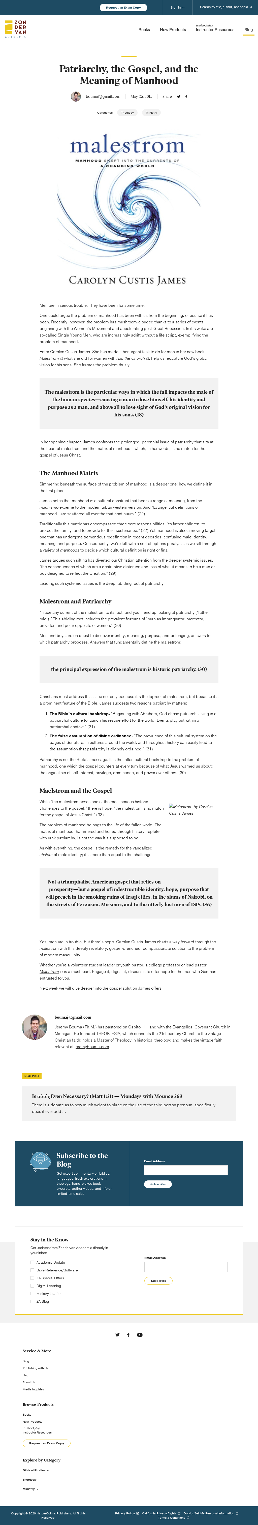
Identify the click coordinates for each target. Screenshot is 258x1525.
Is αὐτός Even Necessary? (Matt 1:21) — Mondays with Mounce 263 (129, 1103)
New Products (32, 1422)
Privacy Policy (125, 1513)
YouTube (140, 1335)
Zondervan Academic (15, 29)
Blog (26, 1361)
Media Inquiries (33, 1389)
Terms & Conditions (171, 1518)
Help (26, 1375)
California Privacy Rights (159, 1513)
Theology (127, 113)
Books (27, 1415)
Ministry (151, 113)
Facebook (186, 96)
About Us (29, 1382)
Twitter (178, 96)
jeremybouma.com (92, 1047)
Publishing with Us (35, 1368)
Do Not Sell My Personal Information (209, 1513)
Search (251, 7)
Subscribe (158, 1184)
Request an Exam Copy (123, 8)
